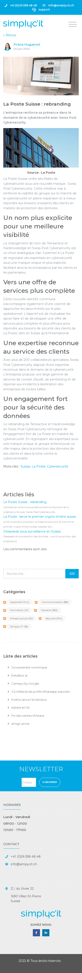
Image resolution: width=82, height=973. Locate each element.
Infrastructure (21, 618)
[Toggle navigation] (72, 24)
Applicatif (19, 602)
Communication (55, 602)
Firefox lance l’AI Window (29, 699)
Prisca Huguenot (27, 44)
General (49, 610)
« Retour (9, 35)
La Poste (38, 466)
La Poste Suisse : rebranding (37, 104)
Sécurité (53, 618)
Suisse (25, 466)
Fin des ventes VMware (27, 715)
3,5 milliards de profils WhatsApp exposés (40, 691)
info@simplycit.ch (60, 5)
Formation (19, 610)
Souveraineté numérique (29, 667)
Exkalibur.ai (19, 675)
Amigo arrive (20, 723)
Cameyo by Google (25, 683)
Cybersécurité (57, 466)
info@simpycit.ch (24, 864)
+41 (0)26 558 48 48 (23, 5)
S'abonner (49, 782)
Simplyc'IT (19, 626)
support (44, 9)
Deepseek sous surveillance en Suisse (32, 531)
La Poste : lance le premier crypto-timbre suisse (39, 517)
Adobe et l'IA (20, 707)
